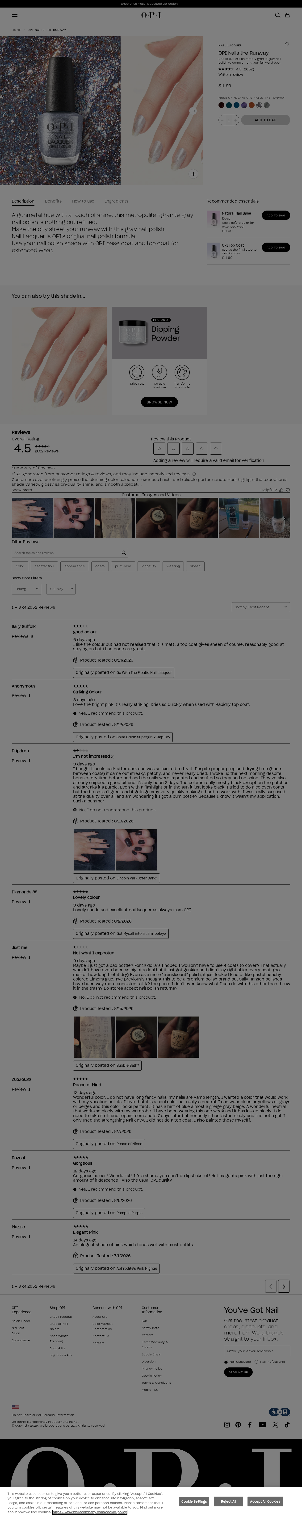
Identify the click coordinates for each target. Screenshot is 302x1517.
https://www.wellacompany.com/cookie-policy (90, 1512)
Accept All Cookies (265, 1502)
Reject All (228, 1502)
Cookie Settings (194, 1502)
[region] (151, 1502)
